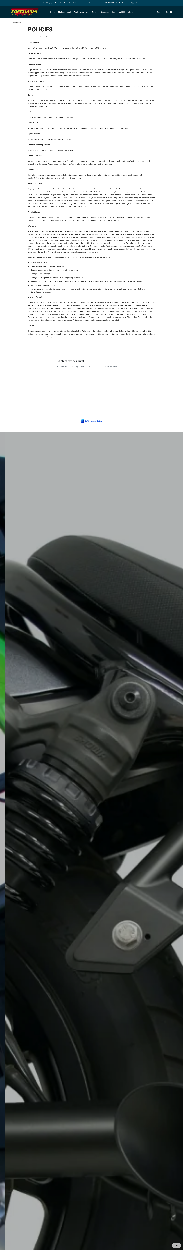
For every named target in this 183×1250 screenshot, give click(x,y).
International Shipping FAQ (122, 12)
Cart (168, 12)
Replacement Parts (81, 12)
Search (159, 12)
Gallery (94, 12)
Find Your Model (64, 12)
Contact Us (105, 12)
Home (52, 12)
